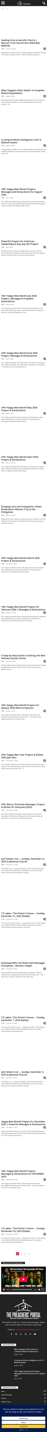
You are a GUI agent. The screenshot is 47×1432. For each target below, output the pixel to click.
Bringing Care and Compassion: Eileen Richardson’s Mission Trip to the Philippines (21, 509)
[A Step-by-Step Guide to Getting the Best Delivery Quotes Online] (23, 640)
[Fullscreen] (43, 1289)
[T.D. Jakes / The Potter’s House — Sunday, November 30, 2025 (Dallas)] (23, 1210)
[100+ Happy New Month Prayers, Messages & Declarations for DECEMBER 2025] (23, 1155)
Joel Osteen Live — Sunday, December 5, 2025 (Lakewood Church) (22, 1073)
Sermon (3, 1398)
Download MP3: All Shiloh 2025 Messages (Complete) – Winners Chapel (23, 964)
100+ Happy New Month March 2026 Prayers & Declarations (20, 559)
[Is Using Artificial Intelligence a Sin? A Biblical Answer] (23, 124)
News (3, 1391)
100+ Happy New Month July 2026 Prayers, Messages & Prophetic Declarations (19, 298)
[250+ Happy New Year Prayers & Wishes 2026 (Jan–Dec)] (23, 739)
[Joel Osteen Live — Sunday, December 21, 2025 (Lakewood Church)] (23, 841)
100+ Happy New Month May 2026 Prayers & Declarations (19, 409)
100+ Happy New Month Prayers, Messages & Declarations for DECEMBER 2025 (22, 1174)
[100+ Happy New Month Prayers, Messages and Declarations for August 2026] (23, 173)
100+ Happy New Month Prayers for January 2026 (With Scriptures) (20, 706)
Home (2, 8)
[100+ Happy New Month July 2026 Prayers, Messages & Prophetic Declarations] (23, 278)
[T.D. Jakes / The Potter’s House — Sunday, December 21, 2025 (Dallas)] (23, 895)
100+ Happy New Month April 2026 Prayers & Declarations (19, 458)
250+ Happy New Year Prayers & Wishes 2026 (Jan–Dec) (22, 756)
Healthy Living (5, 1402)
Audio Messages (6, 1395)
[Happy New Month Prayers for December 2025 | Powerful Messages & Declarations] (23, 1106)
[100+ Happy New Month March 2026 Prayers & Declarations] (23, 543)
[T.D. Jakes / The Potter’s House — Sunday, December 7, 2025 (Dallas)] (23, 999)
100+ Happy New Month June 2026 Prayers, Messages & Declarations (19, 354)
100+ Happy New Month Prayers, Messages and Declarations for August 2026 (21, 192)
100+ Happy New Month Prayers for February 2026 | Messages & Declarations (23, 608)
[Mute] (39, 1289)
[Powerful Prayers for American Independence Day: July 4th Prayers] (23, 226)
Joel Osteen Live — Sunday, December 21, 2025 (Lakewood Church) (23, 860)
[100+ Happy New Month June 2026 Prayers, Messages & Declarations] (23, 335)
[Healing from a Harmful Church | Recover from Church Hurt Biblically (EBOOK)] (23, 24)
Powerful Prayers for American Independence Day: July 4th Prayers (19, 243)
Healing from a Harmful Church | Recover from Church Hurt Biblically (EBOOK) (20, 43)
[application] (23, 1279)
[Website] (26, 1334)
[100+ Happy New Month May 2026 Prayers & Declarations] (23, 389)
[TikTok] (21, 1334)
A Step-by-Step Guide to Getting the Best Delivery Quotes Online (23, 657)
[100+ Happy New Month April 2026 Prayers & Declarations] (23, 441)
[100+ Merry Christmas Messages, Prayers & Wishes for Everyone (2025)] (23, 788)
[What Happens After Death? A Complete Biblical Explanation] (23, 75)
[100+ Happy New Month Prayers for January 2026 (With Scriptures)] (23, 689)
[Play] (4, 1289)
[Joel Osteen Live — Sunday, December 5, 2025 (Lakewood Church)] (23, 1054)
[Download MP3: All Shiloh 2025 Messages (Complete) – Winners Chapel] (23, 947)
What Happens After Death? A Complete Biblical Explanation (22, 92)
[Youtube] (35, 1334)
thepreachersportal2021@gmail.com (27, 1329)
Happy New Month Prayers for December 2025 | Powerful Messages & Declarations (23, 1123)
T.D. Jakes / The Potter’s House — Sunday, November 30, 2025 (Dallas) (23, 1230)
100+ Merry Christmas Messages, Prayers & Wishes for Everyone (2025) (23, 806)
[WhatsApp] (30, 1334)
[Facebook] (12, 1334)
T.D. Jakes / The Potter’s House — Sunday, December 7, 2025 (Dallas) (23, 1019)
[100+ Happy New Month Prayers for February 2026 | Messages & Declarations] (23, 591)
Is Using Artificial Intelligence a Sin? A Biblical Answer (21, 141)
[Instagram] (16, 1334)
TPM (2, 49)
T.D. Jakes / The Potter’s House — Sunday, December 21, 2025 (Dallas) (23, 915)
